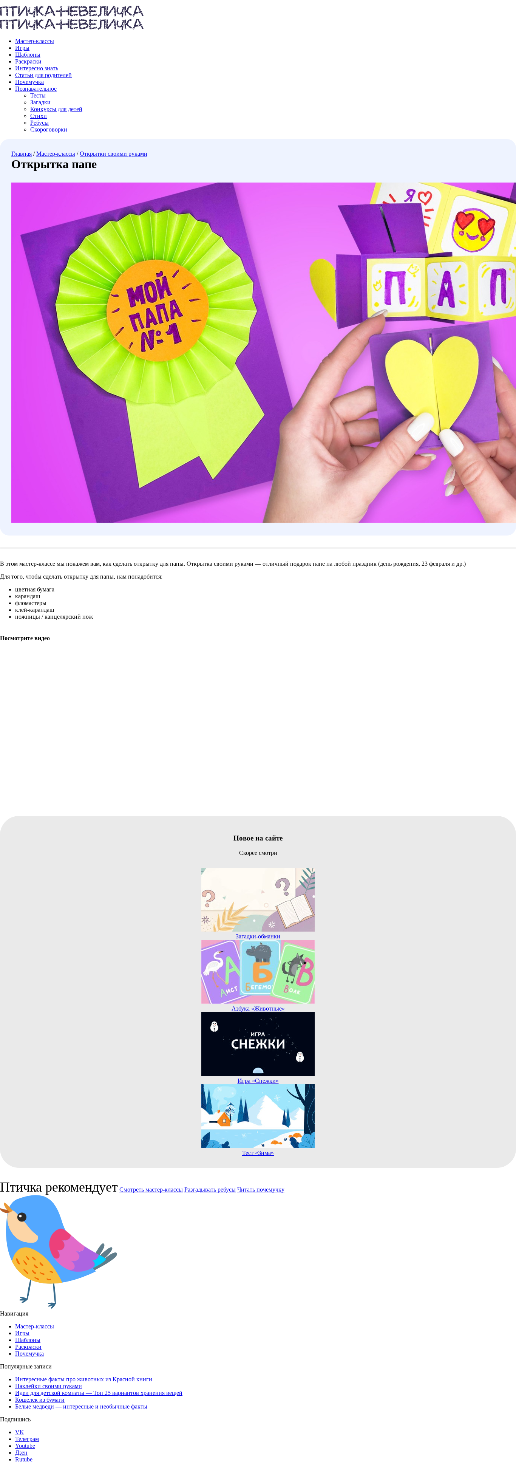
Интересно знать (36, 68)
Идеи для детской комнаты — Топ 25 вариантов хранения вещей (98, 1393)
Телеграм (27, 1439)
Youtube (25, 1446)
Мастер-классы (34, 41)
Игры (22, 48)
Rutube (23, 1459)
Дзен (21, 1452)
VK (19, 1432)
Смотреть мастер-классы (151, 1189)
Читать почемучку (260, 1189)
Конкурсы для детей (56, 109)
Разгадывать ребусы (210, 1189)
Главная (21, 153)
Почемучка (29, 82)
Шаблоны (27, 54)
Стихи (38, 116)
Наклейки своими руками (48, 1386)
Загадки (40, 102)
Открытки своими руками (113, 153)
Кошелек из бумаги (40, 1399)
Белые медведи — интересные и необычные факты (81, 1406)
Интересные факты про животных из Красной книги (83, 1379)
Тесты (38, 95)
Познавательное (36, 88)
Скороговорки (48, 129)
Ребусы (39, 122)
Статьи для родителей (43, 75)
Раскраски (28, 61)
